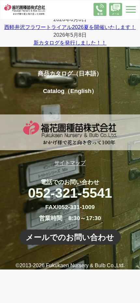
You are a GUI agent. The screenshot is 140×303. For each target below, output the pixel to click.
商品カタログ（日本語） (70, 73)
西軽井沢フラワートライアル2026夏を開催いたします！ (70, 27)
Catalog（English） (70, 91)
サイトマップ (70, 162)
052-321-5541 (70, 193)
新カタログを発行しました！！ (70, 43)
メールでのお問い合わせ (70, 237)
